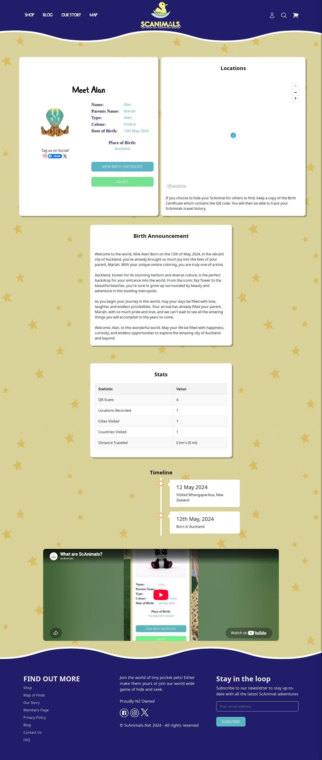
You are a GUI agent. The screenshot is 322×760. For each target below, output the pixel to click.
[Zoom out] (295, 92)
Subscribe (231, 721)
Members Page (36, 710)
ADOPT (122, 181)
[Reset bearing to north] (295, 98)
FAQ (26, 739)
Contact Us (32, 732)
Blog (48, 15)
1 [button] (233, 135)
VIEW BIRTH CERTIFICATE (122, 166)
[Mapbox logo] (176, 186)
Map (93, 15)
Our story (71, 15)
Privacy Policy (34, 717)
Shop (29, 15)
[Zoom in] (295, 86)
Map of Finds (34, 695)
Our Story (31, 702)
